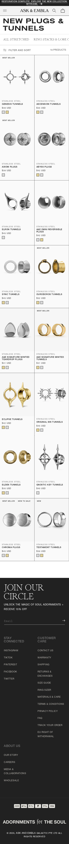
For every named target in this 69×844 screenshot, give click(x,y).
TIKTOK (8, 658)
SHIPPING (43, 665)
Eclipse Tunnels (12, 419)
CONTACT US (45, 651)
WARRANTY (44, 658)
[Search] (54, 10)
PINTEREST (10, 665)
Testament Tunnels (48, 547)
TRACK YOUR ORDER (50, 725)
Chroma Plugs (11, 547)
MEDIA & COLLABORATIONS (15, 771)
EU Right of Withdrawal (46, 734)
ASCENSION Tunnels (48, 104)
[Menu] (5, 10)
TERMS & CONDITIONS (51, 704)
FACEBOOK (10, 672)
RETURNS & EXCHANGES (45, 674)
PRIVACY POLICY (48, 711)
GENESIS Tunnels (12, 104)
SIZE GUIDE (44, 683)
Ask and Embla (26, 833)
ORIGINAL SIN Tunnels (49, 422)
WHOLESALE (11, 780)
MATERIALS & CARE (49, 697)
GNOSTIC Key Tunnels (49, 485)
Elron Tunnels (11, 230)
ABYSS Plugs (44, 167)
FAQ (40, 718)
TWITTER (9, 679)
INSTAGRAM (11, 651)
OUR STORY (11, 755)
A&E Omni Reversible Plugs (49, 231)
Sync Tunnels (10, 294)
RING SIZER (44, 690)
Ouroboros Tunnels (49, 294)
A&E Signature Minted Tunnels (50, 358)
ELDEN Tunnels (11, 485)
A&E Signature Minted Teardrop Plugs (16, 358)
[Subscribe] (61, 620)
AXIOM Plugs (9, 167)
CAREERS (9, 762)
